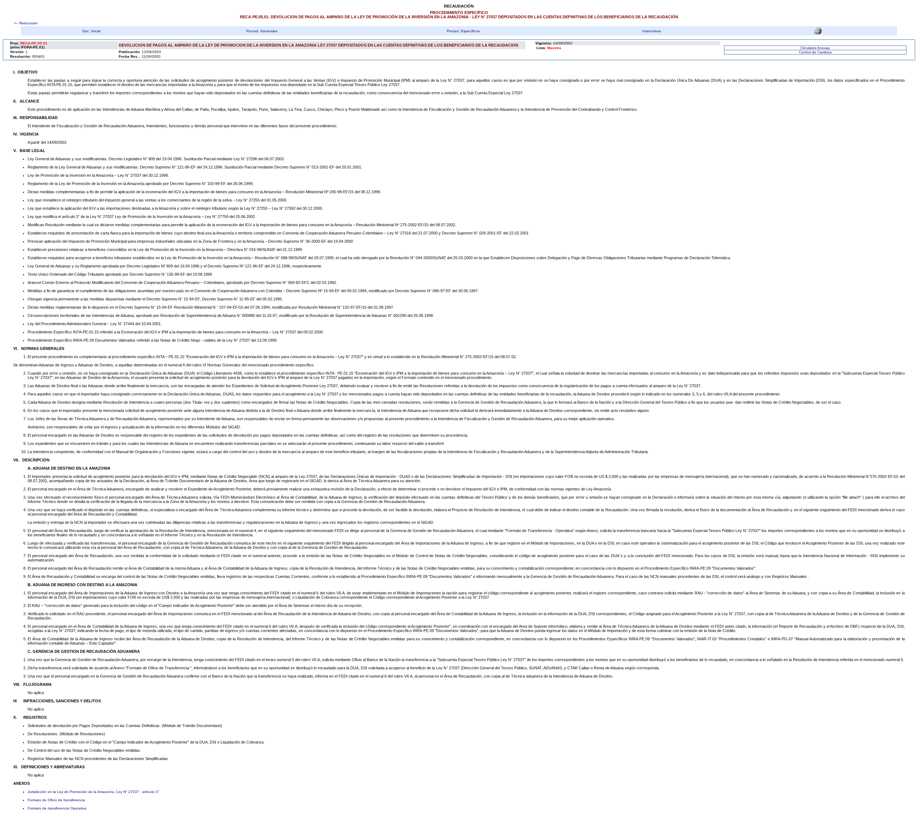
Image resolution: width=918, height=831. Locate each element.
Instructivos (651, 31)
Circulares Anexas (815, 48)
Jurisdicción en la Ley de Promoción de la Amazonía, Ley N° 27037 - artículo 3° (93, 792)
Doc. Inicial (91, 31)
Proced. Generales (262, 31)
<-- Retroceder (25, 23)
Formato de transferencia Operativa (57, 808)
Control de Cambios (815, 52)
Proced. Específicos (463, 31)
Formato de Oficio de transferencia (56, 800)
